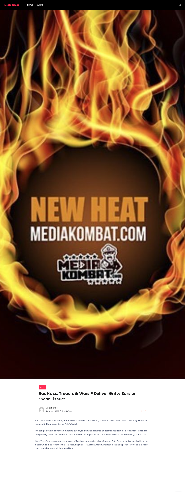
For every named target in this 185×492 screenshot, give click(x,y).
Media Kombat (12, 4)
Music (42, 387)
